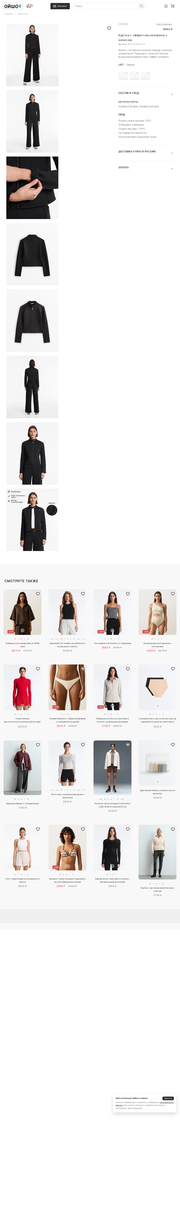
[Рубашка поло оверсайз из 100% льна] (22, 612)
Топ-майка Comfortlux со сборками (112, 643)
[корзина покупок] (172, 6)
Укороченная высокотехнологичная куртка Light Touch (22, 720)
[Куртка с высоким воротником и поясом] (157, 852)
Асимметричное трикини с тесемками (157, 645)
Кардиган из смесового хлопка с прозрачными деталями (112, 880)
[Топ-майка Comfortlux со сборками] (112, 612)
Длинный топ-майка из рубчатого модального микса (67, 645)
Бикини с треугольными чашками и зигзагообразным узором (67, 880)
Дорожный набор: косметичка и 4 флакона (157, 792)
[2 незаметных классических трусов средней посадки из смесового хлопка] (157, 687)
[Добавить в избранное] (37, 593)
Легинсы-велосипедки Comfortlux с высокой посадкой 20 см (112, 805)
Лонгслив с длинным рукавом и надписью (67, 796)
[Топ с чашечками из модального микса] (22, 847)
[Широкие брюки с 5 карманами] (22, 767)
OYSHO (123, 24)
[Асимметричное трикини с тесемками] (157, 612)
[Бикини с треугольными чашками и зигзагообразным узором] (67, 847)
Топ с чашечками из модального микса (22, 880)
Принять (168, 1098)
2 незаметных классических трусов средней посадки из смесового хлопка (157, 720)
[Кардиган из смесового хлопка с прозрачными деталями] (112, 847)
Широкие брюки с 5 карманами (22, 803)
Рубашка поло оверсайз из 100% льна (23, 645)
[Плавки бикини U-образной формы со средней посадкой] (67, 687)
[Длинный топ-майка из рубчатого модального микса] (67, 612)
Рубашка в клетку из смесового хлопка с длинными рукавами (112, 720)
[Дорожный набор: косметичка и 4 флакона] (157, 763)
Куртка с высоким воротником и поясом (157, 889)
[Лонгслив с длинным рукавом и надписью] (67, 763)
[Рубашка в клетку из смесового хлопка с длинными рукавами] (112, 687)
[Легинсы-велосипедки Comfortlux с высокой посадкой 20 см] (112, 767)
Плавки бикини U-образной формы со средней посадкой (67, 720)
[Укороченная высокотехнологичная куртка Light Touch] (22, 687)
